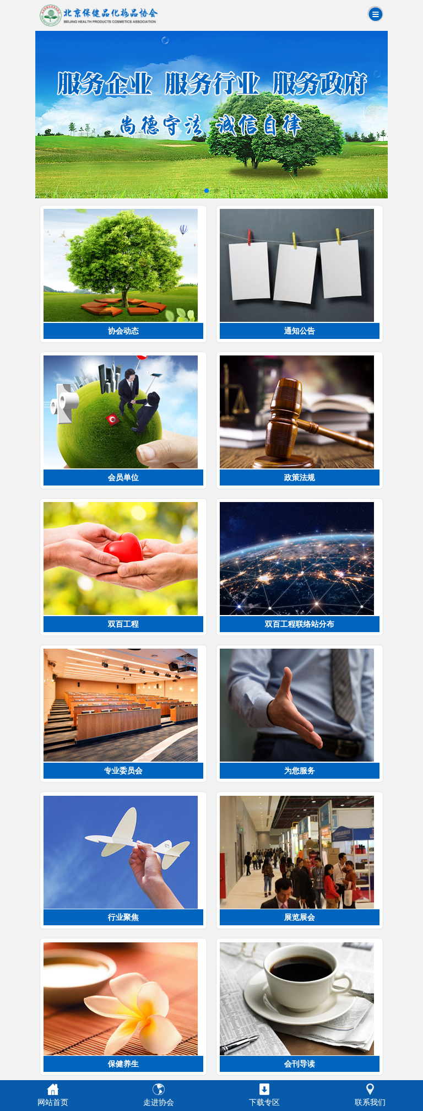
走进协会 (158, 1102)
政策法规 (299, 477)
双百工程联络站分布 (299, 623)
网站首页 (52, 1102)
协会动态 (123, 330)
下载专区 (264, 1102)
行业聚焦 (123, 917)
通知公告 (299, 330)
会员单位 (123, 477)
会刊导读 (299, 1063)
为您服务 (299, 770)
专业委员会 (123, 770)
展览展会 (299, 917)
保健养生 (123, 1063)
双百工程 (123, 623)
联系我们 (370, 1102)
